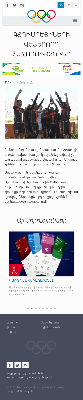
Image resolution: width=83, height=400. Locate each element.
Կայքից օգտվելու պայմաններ (25, 373)
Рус (75, 4)
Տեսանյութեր (50, 322)
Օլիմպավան (50, 327)
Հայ (61, 4)
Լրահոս (12, 322)
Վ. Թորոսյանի (25, 391)
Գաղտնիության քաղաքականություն (30, 377)
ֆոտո (11, 327)
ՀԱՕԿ (11, 332)
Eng (68, 4)
